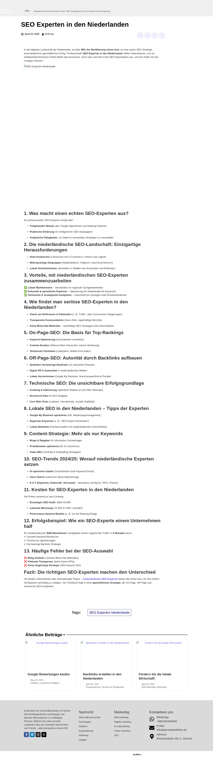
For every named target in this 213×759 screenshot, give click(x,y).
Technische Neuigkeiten (113, 687)
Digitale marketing (122, 722)
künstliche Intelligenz (50, 683)
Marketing (161, 687)
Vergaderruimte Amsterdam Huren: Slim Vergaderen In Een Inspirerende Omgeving (72, 11)
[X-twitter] (43, 734)
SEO (116, 735)
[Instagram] (38, 734)
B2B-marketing (121, 717)
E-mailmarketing (122, 726)
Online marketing (122, 731)
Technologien (85, 722)
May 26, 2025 (36, 680)
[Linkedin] (32, 734)
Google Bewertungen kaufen (49, 674)
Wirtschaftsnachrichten (90, 717)
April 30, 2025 (92, 684)
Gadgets (83, 740)
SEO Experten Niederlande (109, 612)
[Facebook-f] (26, 734)
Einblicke (34, 683)
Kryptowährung (93, 687)
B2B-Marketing (149, 687)
